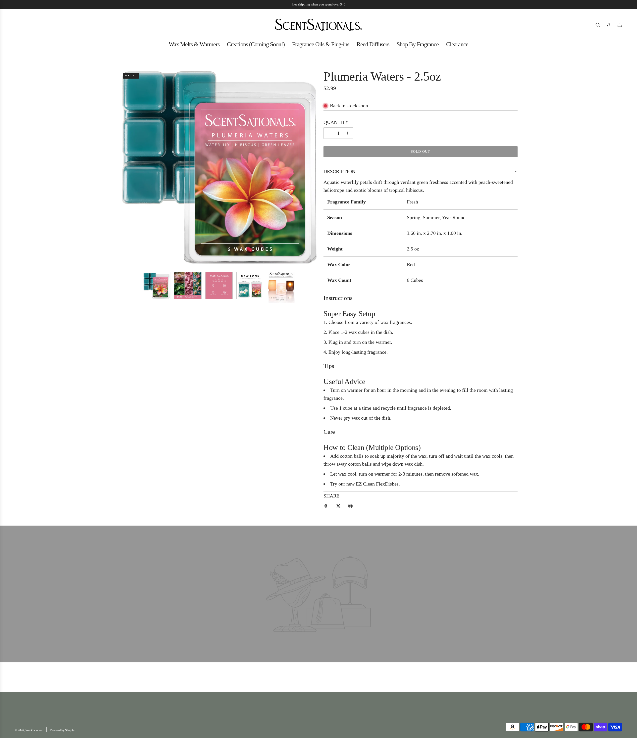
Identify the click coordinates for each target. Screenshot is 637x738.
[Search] (597, 24)
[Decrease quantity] (329, 133)
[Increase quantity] (347, 133)
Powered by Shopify (62, 730)
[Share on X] (338, 507)
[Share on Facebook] (325, 507)
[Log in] (608, 24)
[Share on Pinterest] (350, 507)
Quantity (336, 122)
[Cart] (619, 24)
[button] (123, 168)
